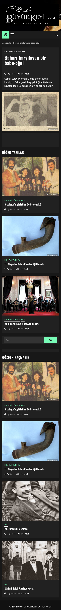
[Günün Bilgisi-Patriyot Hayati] (30, 560)
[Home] (5, 35)
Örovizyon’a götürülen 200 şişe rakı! (22, 204)
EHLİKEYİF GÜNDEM (17, 52)
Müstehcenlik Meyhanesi (16, 529)
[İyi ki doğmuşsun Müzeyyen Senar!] (30, 296)
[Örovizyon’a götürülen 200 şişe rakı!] (30, 176)
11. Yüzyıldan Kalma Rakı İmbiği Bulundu (24, 264)
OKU (23, 200)
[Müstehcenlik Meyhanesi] (30, 501)
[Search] (56, 35)
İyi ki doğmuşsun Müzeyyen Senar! (21, 324)
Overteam (32, 606)
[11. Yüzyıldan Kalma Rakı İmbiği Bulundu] (30, 236)
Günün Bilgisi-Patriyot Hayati (19, 588)
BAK (6, 52)
